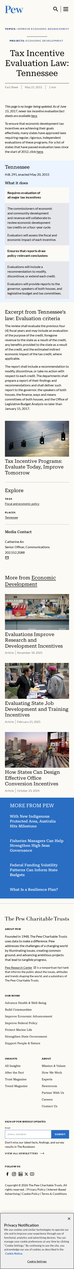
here (34, 116)
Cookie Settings (37, 1261)
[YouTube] (32, 1174)
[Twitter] (26, 1174)
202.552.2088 (15, 552)
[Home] (37, 919)
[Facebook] (7, 1174)
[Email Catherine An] (7, 558)
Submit (60, 1134)
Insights (11, 1058)
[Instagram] (14, 1174)
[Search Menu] (55, 9)
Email (7, 1128)
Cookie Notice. (14, 1253)
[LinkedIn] (20, 1174)
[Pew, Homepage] (14, 9)
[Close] (69, 1218)
